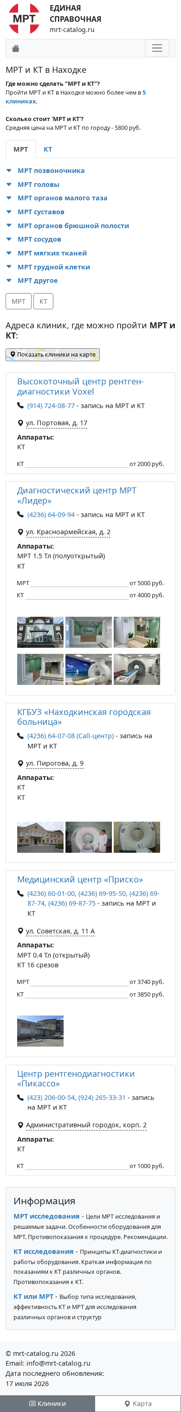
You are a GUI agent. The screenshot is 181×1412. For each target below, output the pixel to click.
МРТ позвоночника (51, 170)
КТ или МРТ (33, 1296)
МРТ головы (38, 184)
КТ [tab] (48, 149)
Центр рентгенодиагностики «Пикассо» (76, 1078)
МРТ (19, 301)
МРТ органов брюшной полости (73, 225)
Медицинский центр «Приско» (80, 879)
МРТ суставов (41, 211)
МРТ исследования (46, 1216)
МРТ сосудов (39, 239)
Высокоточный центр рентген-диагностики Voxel (80, 386)
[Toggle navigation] (157, 48)
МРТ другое (38, 280)
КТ (43, 301)
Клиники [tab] (51, 1403)
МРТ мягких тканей (52, 253)
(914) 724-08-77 (51, 405)
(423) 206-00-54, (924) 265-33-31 (76, 1097)
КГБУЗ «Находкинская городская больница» (84, 717)
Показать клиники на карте (56, 354)
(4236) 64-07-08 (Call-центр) (70, 735)
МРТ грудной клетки (54, 266)
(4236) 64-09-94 (51, 514)
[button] (10, 170)
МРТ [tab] (20, 149)
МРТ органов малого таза (63, 197)
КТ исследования (43, 1251)
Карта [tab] (141, 1403)
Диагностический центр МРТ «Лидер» (76, 495)
